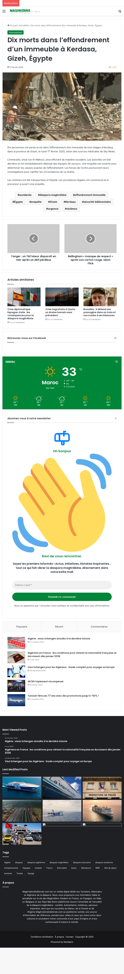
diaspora (19, 862)
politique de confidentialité (70, 605)
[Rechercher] (120, 12)
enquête (36, 201)
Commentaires (99, 626)
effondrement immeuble (90, 194)
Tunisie (19, 873)
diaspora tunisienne (104, 862)
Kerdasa (70, 201)
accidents (25, 194)
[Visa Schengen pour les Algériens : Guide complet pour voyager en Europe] (16, 672)
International (15, 32)
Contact (70, 936)
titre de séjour (110, 868)
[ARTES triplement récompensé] (16, 686)
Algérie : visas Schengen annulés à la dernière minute (59, 638)
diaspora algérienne (36, 862)
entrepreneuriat (11, 868)
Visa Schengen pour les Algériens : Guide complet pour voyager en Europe (71, 667)
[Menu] (4, 12)
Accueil (13, 25)
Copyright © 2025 (84, 936)
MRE (98, 868)
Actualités (24, 25)
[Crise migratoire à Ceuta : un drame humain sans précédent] (61, 297)
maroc (74, 868)
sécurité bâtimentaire (97, 201)
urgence (53, 208)
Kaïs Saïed (62, 868)
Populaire (21, 626)
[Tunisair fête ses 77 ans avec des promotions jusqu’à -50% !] (16, 700)
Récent (59, 626)
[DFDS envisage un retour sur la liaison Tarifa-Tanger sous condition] (21, 788)
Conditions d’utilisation (42, 936)
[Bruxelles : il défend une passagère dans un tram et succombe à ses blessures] (100, 297)
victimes (72, 208)
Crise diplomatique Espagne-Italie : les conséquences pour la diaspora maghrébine (20, 314)
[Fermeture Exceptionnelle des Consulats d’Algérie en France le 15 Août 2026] (102, 834)
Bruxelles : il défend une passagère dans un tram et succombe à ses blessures (99, 312)
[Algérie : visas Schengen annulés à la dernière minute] (16, 643)
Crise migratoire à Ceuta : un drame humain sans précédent (60, 312)
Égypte (18, 201)
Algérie (7, 862)
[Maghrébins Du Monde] (25, 11)
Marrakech (86, 868)
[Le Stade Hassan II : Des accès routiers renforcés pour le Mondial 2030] (21, 811)
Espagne (26, 868)
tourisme (8, 873)
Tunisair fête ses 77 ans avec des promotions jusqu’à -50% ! (63, 695)
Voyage (30, 873)
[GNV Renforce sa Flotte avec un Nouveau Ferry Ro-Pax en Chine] (102, 811)
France (49, 868)
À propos (59, 936)
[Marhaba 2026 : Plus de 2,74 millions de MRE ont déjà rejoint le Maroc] (21, 834)
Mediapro (68, 942)
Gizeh (53, 201)
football (38, 868)
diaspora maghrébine (53, 194)
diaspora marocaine (82, 862)
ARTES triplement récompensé (45, 681)
